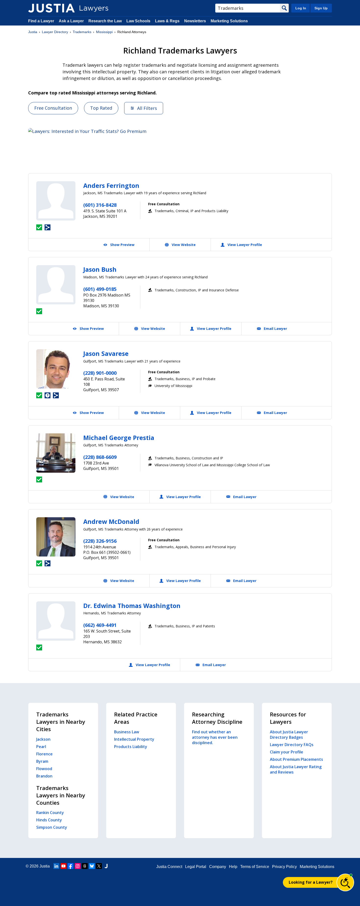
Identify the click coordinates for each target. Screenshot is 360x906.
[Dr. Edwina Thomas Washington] (55, 621)
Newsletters (195, 21)
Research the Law (105, 21)
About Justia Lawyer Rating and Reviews (296, 769)
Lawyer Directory (55, 32)
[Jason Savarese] (55, 368)
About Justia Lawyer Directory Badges (289, 734)
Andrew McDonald (111, 521)
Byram (42, 761)
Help (233, 867)
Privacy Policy (284, 867)
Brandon (44, 776)
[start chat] (345, 882)
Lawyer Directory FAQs (291, 744)
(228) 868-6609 (100, 457)
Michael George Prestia (118, 437)
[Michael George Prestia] (55, 453)
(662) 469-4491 (100, 625)
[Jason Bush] (55, 284)
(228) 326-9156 (100, 541)
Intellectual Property (134, 739)
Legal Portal (195, 867)
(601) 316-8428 (100, 205)
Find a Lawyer (41, 21)
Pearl (41, 746)
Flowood (44, 768)
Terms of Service (254, 867)
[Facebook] (70, 866)
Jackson (43, 739)
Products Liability (130, 746)
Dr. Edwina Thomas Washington (131, 605)
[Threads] (85, 866)
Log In (300, 8)
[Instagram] (78, 866)
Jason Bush (100, 269)
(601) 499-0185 (100, 289)
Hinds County (49, 820)
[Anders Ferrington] (55, 200)
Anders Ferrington (111, 185)
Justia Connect (169, 867)
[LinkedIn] (56, 866)
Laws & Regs (167, 21)
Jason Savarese (106, 353)
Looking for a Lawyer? (311, 882)
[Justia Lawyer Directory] (51, 8)
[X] (99, 866)
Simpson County (51, 827)
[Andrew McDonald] (55, 537)
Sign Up (321, 8)
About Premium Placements (296, 759)
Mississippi (104, 32)
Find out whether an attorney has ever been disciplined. (215, 737)
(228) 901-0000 (100, 373)
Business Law (126, 732)
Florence (44, 754)
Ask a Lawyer (72, 21)
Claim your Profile (286, 752)
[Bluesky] (92, 866)
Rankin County (50, 812)
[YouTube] (63, 866)
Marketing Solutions (229, 21)
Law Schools (138, 21)
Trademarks (82, 32)
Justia (32, 32)
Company (217, 867)
